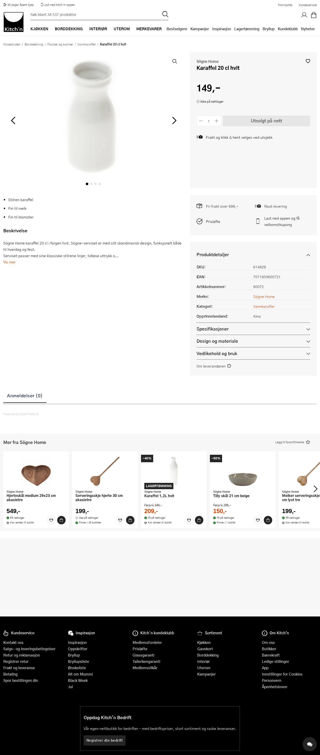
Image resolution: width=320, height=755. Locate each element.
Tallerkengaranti (146, 661)
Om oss (268, 642)
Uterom (203, 667)
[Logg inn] (304, 15)
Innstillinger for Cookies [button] (282, 674)
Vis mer (9, 262)
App (265, 667)
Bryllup (269, 28)
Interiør (203, 661)
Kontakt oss (13, 642)
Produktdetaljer (213, 254)
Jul (70, 686)
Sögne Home (208, 61)
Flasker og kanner (60, 44)
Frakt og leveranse (19, 667)
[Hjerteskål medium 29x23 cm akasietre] (36, 471)
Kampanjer (199, 28)
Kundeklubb (288, 28)
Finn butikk (285, 5)
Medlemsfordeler (147, 642)
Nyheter (308, 28)
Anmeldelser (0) (25, 395)
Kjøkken (204, 642)
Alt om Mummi (80, 674)
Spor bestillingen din (20, 680)
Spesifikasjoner (213, 328)
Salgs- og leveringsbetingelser (29, 648)
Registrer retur (16, 661)
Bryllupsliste (78, 661)
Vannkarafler (86, 44)
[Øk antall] (216, 121)
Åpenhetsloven (274, 686)
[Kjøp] (61, 520)
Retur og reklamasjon (21, 655)
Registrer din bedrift (104, 740)
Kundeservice (308, 5)
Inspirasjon (221, 28)
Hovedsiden (11, 44)
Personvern (271, 680)
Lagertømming (246, 28)
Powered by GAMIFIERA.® (21, 414)
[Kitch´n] (13, 22)
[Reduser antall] (201, 121)
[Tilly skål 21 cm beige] (242, 471)
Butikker (269, 648)
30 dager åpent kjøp (20, 5)
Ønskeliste (77, 667)
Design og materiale (217, 341)
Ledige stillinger (275, 661)
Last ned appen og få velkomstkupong (282, 221)
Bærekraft (271, 655)
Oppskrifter (77, 648)
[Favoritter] (51, 520)
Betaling (10, 674)
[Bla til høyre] (173, 120)
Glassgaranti (143, 655)
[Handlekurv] (314, 15)
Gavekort (205, 648)
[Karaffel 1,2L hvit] (173, 471)
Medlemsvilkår (145, 667)
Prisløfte (213, 221)
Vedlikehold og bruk (217, 353)
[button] (308, 61)
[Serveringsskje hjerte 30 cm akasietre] (104, 471)
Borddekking (34, 44)
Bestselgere (177, 28)
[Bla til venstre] (13, 120)
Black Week (78, 680)
